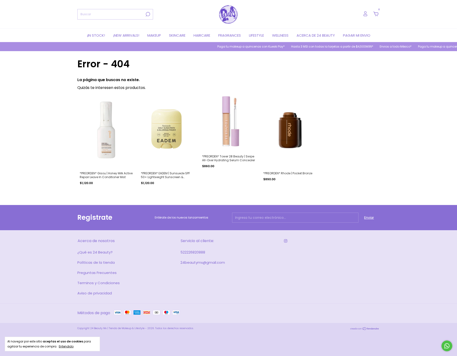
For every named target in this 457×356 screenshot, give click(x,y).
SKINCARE (177, 35)
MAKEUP (154, 35)
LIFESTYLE (256, 35)
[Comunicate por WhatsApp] (447, 346)
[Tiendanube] (365, 329)
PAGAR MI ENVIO (356, 35)
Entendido (66, 346)
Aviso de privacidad (94, 293)
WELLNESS (280, 35)
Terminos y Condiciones (98, 282)
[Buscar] (147, 14)
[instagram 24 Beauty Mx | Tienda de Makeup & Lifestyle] (286, 241)
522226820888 (192, 252)
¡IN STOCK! (96, 35)
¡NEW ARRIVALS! (126, 35)
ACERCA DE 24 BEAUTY (316, 35)
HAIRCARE (202, 35)
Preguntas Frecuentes (97, 272)
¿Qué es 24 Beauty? (95, 252)
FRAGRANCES (229, 35)
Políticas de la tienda (96, 262)
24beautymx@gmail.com (202, 262)
